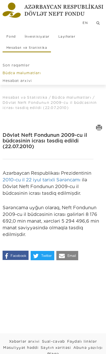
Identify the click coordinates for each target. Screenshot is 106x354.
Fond (11, 36)
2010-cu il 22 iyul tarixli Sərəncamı (42, 179)
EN (85, 23)
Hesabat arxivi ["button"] (17, 81)
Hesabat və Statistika (26, 47)
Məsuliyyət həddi (21, 347)
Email (71, 256)
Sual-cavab (53, 341)
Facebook (18, 256)
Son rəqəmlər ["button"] (16, 65)
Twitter (46, 256)
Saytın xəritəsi (56, 347)
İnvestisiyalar (37, 36)
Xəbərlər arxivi (24, 341)
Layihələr (66, 36)
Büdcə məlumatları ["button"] (22, 73)
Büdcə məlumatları (72, 97)
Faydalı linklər (82, 341)
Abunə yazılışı (88, 347)
